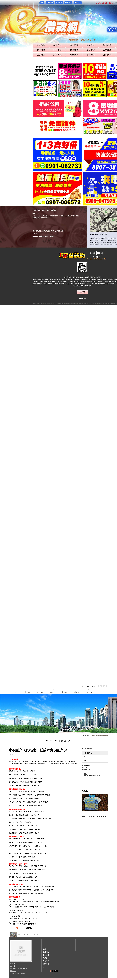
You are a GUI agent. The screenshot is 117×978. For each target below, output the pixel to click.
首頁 (15, 691)
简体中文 (94, 686)
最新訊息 (40, 691)
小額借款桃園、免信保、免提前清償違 (28, 934)
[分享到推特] (99, 686)
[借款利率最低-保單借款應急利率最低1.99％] (95, 804)
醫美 (85, 760)
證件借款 (84, 767)
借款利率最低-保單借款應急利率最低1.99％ (94, 817)
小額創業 (11, 761)
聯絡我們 (88, 686)
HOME (82, 686)
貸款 (85, 757)
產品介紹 (27, 691)
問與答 (52, 691)
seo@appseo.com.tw (93, 775)
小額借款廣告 (87, 736)
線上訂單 (89, 691)
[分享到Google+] (104, 686)
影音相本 (64, 691)
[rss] (107, 686)
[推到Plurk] (17, 928)
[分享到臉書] (101, 686)
